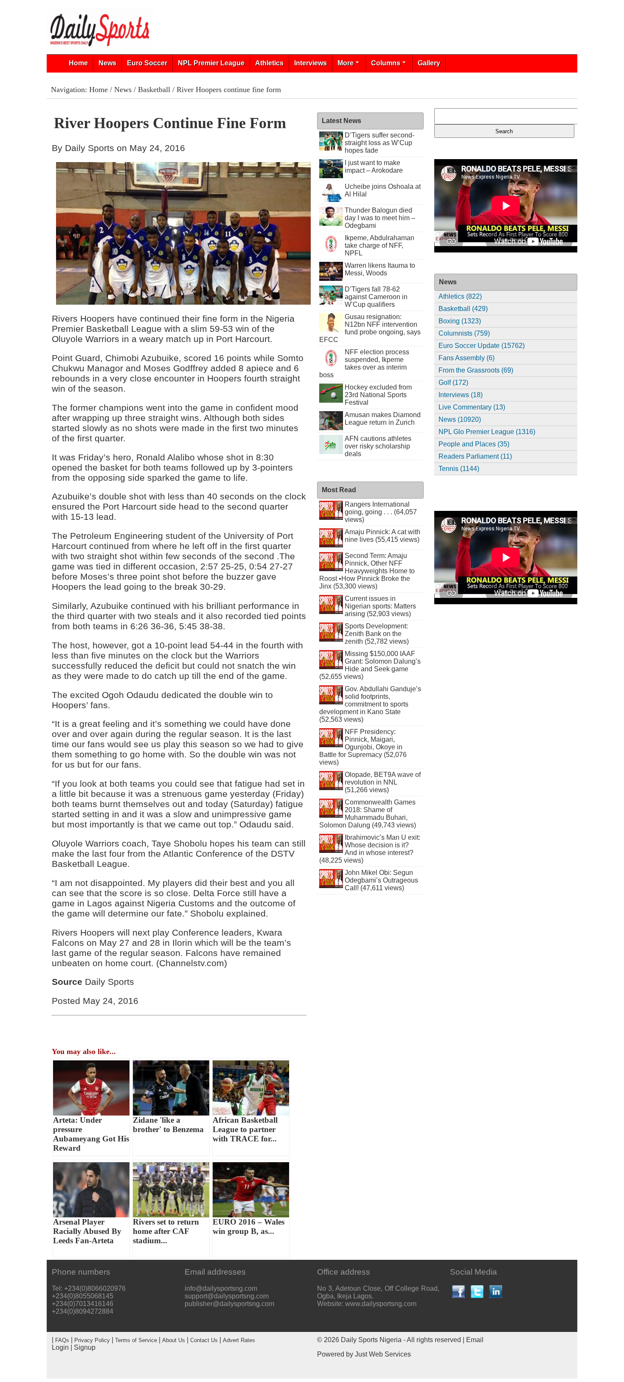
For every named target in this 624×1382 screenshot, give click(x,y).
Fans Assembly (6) (466, 358)
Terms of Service (136, 1340)
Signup (85, 1347)
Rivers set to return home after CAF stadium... (166, 1231)
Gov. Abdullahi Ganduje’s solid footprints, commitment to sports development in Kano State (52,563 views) (370, 704)
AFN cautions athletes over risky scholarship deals (378, 446)
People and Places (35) (473, 444)
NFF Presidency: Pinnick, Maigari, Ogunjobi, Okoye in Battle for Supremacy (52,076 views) (363, 747)
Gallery (429, 63)
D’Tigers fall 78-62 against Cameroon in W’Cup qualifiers (376, 297)
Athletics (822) (460, 296)
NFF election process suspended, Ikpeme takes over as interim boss (364, 363)
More (345, 63)
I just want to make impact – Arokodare (374, 166)
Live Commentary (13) (471, 407)
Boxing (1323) (459, 321)
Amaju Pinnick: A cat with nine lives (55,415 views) (382, 535)
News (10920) (459, 419)
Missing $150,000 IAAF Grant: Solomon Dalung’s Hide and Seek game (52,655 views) (370, 665)
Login (60, 1347)
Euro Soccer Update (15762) (481, 345)
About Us (173, 1340)
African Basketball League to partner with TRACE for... (245, 1129)
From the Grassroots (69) (475, 370)
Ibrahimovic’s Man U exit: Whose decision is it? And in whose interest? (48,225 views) (369, 849)
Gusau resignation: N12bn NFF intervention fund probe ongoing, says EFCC (370, 328)
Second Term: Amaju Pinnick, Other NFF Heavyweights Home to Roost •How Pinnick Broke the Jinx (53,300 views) (367, 571)
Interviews (310, 63)
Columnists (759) (464, 333)
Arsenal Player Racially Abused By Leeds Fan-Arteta (87, 1231)
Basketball (154, 89)
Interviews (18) (460, 394)
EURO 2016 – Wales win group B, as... (248, 1226)
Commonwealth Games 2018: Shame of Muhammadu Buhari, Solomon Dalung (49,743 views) (367, 814)
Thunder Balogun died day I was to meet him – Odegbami (380, 218)
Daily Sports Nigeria (371, 1339)
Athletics (269, 63)
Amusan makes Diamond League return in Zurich (383, 418)
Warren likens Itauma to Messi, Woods (380, 269)
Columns (385, 63)
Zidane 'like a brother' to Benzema (168, 1125)
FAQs (62, 1340)
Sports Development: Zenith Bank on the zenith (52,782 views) (377, 633)
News (107, 63)
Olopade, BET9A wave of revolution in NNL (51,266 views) (383, 782)
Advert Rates (239, 1340)
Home (78, 63)
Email (474, 1339)
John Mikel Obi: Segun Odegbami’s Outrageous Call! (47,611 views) (381, 880)
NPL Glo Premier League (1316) (486, 431)
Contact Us (204, 1340)
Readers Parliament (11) (475, 456)
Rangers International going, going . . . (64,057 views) (381, 512)
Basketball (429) (463, 308)
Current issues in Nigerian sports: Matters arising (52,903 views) (380, 606)
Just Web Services (383, 1354)
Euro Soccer (147, 63)
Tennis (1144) (458, 468)
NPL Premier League (211, 63)
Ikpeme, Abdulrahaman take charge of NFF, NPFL (379, 245)
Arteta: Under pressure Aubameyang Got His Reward (91, 1134)
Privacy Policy (92, 1340)
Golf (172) (453, 382)
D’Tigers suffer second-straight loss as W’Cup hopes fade (379, 143)
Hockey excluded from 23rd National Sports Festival (378, 395)
